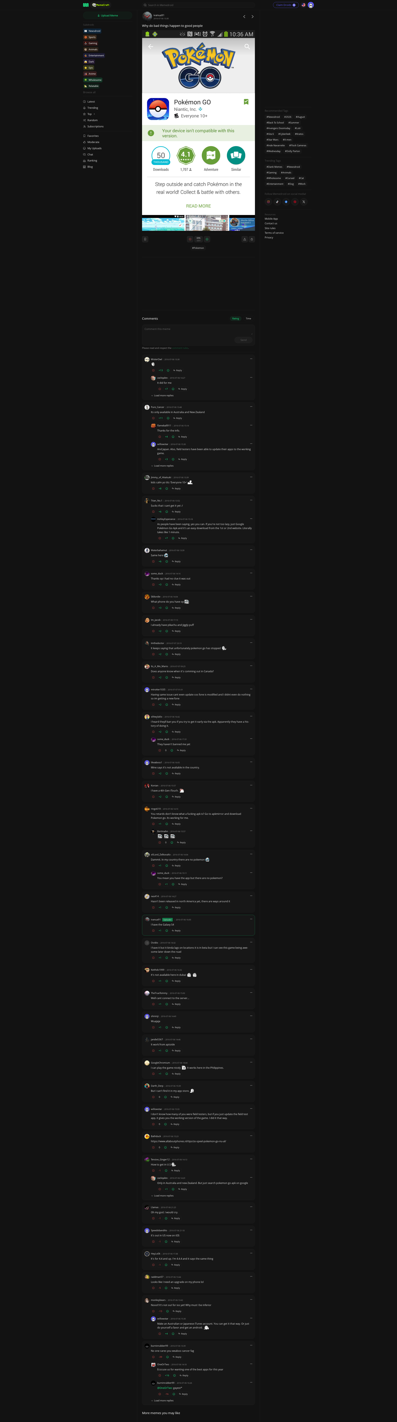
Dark (89, 61)
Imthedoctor (157, 643)
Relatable (91, 85)
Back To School (276, 122)
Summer (294, 122)
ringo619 (155, 808)
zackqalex (162, 377)
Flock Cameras (298, 145)
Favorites (93, 136)
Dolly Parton (293, 151)
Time (248, 318)
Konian (154, 785)
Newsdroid (92, 30)
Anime (90, 73)
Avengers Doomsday (279, 128)
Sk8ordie (155, 596)
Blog (90, 166)
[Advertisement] (288, 58)
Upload (109, 15)
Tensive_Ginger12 (160, 1159)
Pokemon (199, 247)
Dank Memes (275, 166)
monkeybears (158, 1299)
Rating (235, 318)
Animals (90, 49)
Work (303, 183)
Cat (302, 178)
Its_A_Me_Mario (159, 666)
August (301, 116)
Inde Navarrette (276, 145)
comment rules (180, 347)
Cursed (290, 178)
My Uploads (94, 148)
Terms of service (274, 233)
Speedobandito (159, 1230)
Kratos (300, 133)
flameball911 (164, 425)
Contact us (271, 223)
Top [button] (89, 114)
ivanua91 (159, 15)
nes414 (154, 896)
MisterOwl (156, 359)
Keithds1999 (157, 969)
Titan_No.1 (156, 500)
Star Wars (273, 139)
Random (92, 120)
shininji (154, 1016)
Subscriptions (95, 126)
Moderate (93, 142)
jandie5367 (157, 1039)
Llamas (154, 1207)
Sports (90, 37)
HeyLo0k (155, 1253)
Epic (88, 67)
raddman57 (157, 1276)
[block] (252, 239)
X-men (287, 139)
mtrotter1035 (158, 689)
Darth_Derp (157, 1085)
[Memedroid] (86, 5)
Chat (90, 154)
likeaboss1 (156, 762)
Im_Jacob (155, 619)
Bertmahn (163, 831)
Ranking (92, 160)
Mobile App (271, 218)
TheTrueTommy (159, 993)
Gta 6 (271, 133)
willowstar (163, 444)
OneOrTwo (163, 1364)
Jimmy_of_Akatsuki (161, 477)
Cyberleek (285, 133)
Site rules (270, 228)
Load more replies (164, 395)
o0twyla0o (156, 716)
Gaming (90, 43)
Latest (91, 101)
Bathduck (156, 1136)
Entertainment (94, 55)
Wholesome (92, 79)
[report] (245, 239)
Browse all (89, 92)
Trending (92, 108)
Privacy (269, 237)
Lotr (298, 128)
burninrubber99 (159, 1345)
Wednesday (274, 151)
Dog (291, 183)
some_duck (157, 573)
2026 (288, 116)
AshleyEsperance (166, 519)
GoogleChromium (160, 1062)
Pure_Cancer (157, 407)
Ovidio (154, 942)
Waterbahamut (158, 550)
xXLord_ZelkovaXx (160, 854)
